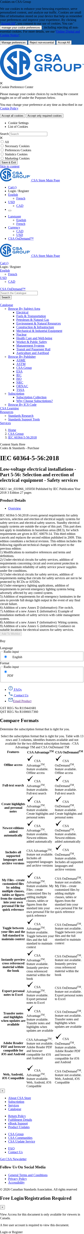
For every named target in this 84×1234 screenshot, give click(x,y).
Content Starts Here (12, 444)
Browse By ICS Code (22, 404)
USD (11, 202)
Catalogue (14, 1109)
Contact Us (15, 1152)
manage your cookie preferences (21, 27)
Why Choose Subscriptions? (34, 401)
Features (13, 752)
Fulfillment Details (20, 1119)
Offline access (13, 765)
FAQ (11, 1148)
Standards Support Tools (24, 419)
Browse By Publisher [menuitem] (22, 356)
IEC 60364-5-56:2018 (22, 437)
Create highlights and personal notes (13, 807)
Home (12, 430)
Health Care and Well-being (34, 338)
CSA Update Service (21, 1141)
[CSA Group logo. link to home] (42, 79)
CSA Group (24, 367)
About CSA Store (19, 1098)
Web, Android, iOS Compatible (13, 1076)
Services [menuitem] (5, 423)
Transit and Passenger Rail (33, 349)
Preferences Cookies (18, 150)
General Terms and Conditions (28, 1175)
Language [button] (14, 216)
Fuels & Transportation (31, 316)
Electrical (22, 312)
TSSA (20, 390)
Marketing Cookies (17, 158)
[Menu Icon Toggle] (9, 210)
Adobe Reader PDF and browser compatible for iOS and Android (13, 1048)
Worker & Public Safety (31, 342)
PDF (10, 675)
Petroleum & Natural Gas (32, 319)
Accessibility (16, 1182)
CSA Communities (20, 1137)
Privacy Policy (17, 1178)
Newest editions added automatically (13, 831)
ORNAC (22, 386)
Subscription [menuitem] (16, 393)
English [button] (13, 194)
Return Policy (17, 1116)
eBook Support (18, 1123)
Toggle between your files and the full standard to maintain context (13, 933)
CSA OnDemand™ (21, 238)
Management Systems (30, 345)
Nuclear (21, 334)
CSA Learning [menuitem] (9, 408)
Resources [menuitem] (6, 412)
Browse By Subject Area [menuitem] (24, 308)
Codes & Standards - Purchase (19, 448)
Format (4, 663)
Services (13, 1105)
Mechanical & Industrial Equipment (39, 331)
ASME (20, 360)
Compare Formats (19, 720)
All (7, 142)
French (20, 198)
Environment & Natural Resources (38, 323)
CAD (19, 205)
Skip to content (9, 166)
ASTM (20, 364)
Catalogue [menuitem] (6, 305)
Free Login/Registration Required (35, 1198)
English (21, 220)
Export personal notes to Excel (13, 992)
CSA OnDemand (69, 752)
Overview (14, 508)
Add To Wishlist (11, 633)
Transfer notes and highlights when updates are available (13, 1019)
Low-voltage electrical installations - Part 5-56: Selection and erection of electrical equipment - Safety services (39, 474)
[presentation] (1, 83)
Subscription (16, 1101)
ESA (19, 371)
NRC (19, 382)
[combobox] (19, 293)
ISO (19, 379)
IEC (19, 375)
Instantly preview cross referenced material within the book (13, 965)
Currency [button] (14, 227)
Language (6, 648)
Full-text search (13, 785)
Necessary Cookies (17, 146)
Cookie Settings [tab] (18, 123)
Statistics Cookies (16, 154)
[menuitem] (50, 312)
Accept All (8, 23)
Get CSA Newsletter (13, 1159)
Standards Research (20, 415)
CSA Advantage (40, 752)
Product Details (13, 500)
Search (4, 134)
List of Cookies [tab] (18, 126)
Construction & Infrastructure (35, 327)
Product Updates (19, 1127)
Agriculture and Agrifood (32, 353)
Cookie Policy (9, 108)
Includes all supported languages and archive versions (13, 857)
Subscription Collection (31, 397)
